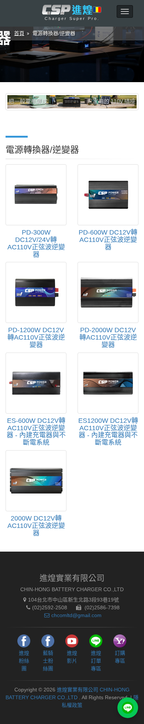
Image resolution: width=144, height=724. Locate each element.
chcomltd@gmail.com (76, 615)
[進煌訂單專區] (127, 707)
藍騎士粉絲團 (48, 660)
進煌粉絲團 (24, 660)
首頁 (19, 33)
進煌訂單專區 (96, 660)
